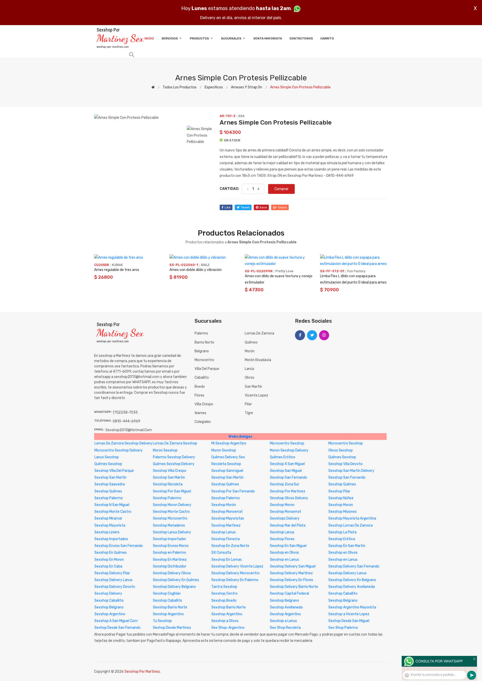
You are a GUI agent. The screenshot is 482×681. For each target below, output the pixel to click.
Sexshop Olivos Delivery (289, 498)
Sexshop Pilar (339, 491)
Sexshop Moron (282, 505)
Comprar (281, 189)
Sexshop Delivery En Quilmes (176, 580)
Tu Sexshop (162, 621)
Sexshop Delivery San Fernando (353, 566)
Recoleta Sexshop (226, 464)
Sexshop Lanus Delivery (172, 532)
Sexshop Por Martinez (287, 491)
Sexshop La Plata (342, 532)
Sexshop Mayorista (109, 525)
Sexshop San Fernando (288, 477)
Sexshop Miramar (108, 518)
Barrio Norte (204, 342)
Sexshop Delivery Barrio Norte (294, 587)
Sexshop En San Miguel (288, 546)
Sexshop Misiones (342, 511)
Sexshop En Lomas (226, 559)
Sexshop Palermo (108, 498)
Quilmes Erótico (282, 457)
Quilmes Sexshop (342, 457)
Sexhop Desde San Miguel (348, 621)
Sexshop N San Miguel (111, 505)
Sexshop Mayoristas (227, 518)
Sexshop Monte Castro (112, 511)
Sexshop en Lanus (284, 559)
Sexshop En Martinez (170, 559)
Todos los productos (180, 87)
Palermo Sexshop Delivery (174, 457)
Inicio (149, 38)
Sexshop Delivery (108, 593)
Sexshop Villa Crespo (169, 471)
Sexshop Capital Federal (289, 593)
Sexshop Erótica (341, 539)
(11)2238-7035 (125, 412)
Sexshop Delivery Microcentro (235, 573)
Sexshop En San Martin (346, 546)
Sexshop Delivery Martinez (291, 573)
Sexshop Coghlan (167, 593)
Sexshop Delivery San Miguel (293, 566)
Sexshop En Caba (108, 566)
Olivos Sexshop (340, 450)
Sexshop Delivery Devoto (114, 587)
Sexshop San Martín (110, 477)
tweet (245, 207)
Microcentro (204, 360)
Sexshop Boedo (223, 600)
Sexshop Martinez (225, 525)
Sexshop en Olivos (284, 552)
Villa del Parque (207, 369)
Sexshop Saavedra (109, 484)
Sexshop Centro (224, 593)
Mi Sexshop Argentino (228, 443)
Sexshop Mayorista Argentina (352, 518)
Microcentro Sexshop (287, 443)
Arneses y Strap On (246, 87)
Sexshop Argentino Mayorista (352, 607)
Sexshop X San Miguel (287, 464)
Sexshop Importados (111, 539)
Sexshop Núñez (340, 498)
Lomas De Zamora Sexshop (175, 443)
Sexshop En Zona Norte (230, 546)
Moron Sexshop (165, 450)
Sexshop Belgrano (284, 600)
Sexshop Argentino (109, 614)
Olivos (249, 377)
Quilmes (251, 342)
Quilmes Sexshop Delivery (173, 464)
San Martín (253, 386)
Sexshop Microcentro (170, 518)
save (263, 207)
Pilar (248, 404)
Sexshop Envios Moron (171, 546)
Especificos (214, 87)
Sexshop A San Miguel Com (116, 621)
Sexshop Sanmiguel (227, 471)
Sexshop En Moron (109, 559)
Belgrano (202, 351)
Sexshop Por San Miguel (172, 491)
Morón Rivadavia (258, 360)
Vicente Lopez (256, 395)
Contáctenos (301, 38)
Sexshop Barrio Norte (170, 607)
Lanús (249, 369)
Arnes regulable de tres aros (116, 270)
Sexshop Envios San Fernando (118, 546)
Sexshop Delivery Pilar (112, 573)
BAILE (205, 265)
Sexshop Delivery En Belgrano (352, 580)
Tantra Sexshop (224, 587)
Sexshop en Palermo (169, 552)
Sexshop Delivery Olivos (172, 573)
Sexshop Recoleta (168, 484)
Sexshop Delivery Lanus (347, 573)
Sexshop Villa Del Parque (114, 471)
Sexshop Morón (223, 505)
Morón (250, 351)
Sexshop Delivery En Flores (291, 580)
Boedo (200, 386)
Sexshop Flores (282, 539)
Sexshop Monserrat (227, 511)
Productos (200, 38)
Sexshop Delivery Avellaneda (351, 587)
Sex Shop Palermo (343, 628)
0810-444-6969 (126, 421)
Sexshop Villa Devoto (345, 464)
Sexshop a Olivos (224, 621)
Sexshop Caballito (342, 593)
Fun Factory (356, 271)
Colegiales (203, 422)
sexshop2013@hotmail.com (128, 430)
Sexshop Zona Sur (284, 484)
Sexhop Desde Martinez (172, 628)
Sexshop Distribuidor (169, 566)
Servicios (169, 38)
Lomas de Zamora (259, 333)
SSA (241, 116)
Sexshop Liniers (106, 532)
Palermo (201, 333)
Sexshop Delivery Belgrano (174, 587)
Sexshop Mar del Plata (288, 525)
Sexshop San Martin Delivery (351, 471)
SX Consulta (221, 552)
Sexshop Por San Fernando (233, 491)
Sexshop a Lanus (283, 621)
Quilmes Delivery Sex (228, 457)
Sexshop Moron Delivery (172, 505)
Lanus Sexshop (106, 457)
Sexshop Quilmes (225, 484)
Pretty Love (284, 271)
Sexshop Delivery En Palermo (234, 580)
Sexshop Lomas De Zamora (350, 525)
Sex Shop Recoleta (285, 628)
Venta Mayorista (267, 38)
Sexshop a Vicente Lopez (348, 614)
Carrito (327, 38)
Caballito (202, 377)
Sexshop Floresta (225, 539)
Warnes (200, 413)
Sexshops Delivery (284, 518)
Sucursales (231, 38)
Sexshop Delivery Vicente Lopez (237, 566)
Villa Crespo (204, 404)
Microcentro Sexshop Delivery (118, 450)
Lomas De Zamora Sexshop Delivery (123, 443)
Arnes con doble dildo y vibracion (195, 270)
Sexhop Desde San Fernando (117, 628)
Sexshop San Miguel (286, 471)
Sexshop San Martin (169, 477)
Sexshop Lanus (223, 532)
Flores (199, 395)
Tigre (249, 413)
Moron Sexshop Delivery (289, 450)
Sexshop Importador (169, 539)
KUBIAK (117, 265)
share (282, 207)
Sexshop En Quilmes (110, 552)
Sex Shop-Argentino (228, 628)
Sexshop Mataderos (169, 525)
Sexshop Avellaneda (286, 607)
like (227, 207)
